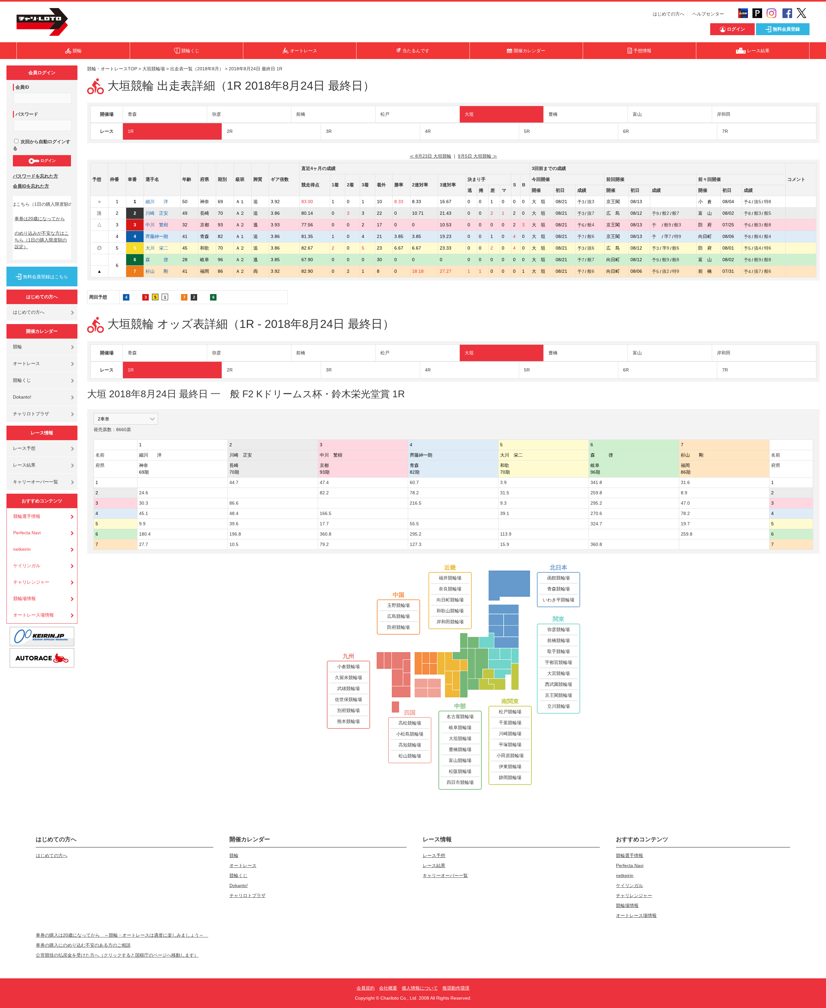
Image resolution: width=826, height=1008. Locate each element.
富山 (637, 114)
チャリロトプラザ (31, 413)
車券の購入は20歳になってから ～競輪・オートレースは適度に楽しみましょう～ (122, 935)
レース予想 (24, 448)
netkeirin (22, 549)
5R (527, 131)
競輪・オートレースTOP (112, 68)
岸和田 (723, 114)
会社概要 (388, 988)
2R (230, 131)
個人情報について (420, 988)
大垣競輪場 (153, 68)
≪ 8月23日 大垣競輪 (430, 156)
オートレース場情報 (33, 615)
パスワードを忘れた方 (35, 176)
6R (626, 131)
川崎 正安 (157, 213)
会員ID (22, 87)
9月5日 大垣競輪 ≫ (477, 156)
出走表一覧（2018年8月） (197, 68)
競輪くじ (22, 380)
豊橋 (553, 114)
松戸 (384, 114)
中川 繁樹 (157, 224)
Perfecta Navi (27, 532)
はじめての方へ (668, 13)
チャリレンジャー (31, 582)
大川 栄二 (157, 248)
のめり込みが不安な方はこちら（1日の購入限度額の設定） (42, 240)
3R (329, 131)
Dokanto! (22, 397)
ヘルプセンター (708, 13)
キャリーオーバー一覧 (35, 481)
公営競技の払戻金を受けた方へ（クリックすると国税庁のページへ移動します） (117, 955)
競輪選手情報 (26, 516)
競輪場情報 (24, 598)
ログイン (47, 160)
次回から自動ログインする (41, 145)
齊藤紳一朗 (157, 236)
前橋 (300, 114)
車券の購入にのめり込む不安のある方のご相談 (83, 945)
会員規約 (366, 988)
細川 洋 (157, 201)
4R (428, 131)
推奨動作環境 (455, 988)
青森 (132, 114)
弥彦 (216, 114)
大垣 (469, 114)
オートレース (26, 363)
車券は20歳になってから (40, 218)
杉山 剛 (157, 271)
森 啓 (157, 259)
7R (725, 131)
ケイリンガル (26, 565)
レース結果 (24, 465)
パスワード (26, 114)
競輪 (17, 346)
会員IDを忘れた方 (31, 186)
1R (131, 131)
